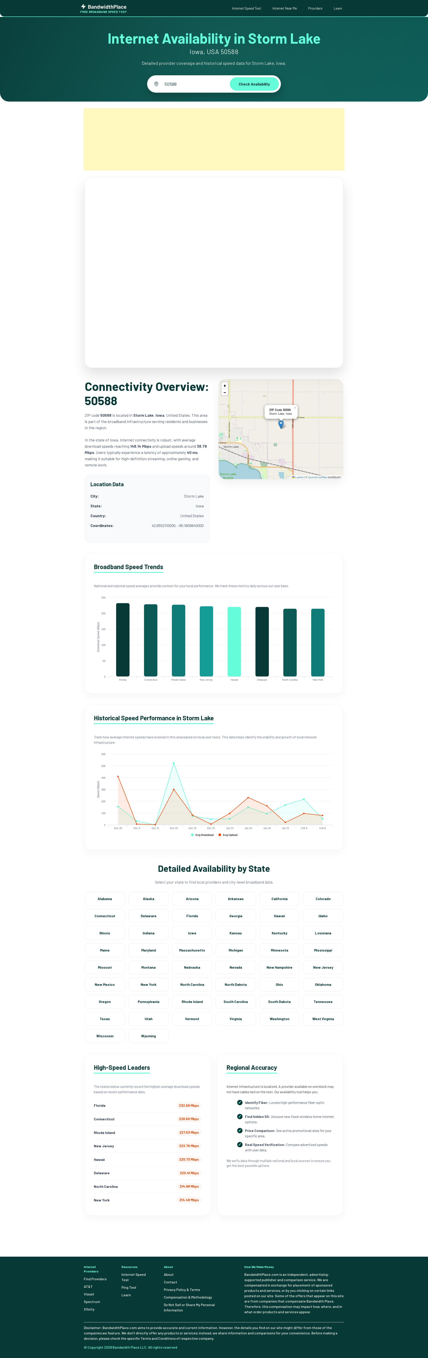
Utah (148, 1019)
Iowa (192, 933)
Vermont (192, 1019)
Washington (279, 1019)
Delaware (148, 916)
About (169, 1274)
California (280, 898)
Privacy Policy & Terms (182, 1289)
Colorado (323, 898)
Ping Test (128, 1287)
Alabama (105, 898)
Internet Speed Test (246, 8)
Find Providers (95, 1279)
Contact (170, 1282)
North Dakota (236, 984)
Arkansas (236, 898)
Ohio (279, 984)
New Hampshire (279, 967)
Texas (105, 1019)
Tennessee (323, 1001)
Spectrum (92, 1301)
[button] (281, 424)
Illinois (104, 933)
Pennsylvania (148, 1001)
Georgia (235, 916)
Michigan (236, 950)
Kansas (236, 933)
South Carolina (236, 1001)
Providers (315, 8)
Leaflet (299, 477)
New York (148, 984)
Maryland (148, 950)
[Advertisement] (214, 139)
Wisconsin (104, 1036)
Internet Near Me (284, 8)
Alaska (148, 898)
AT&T (88, 1286)
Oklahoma (323, 984)
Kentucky (279, 933)
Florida (192, 916)
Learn (338, 8)
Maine (105, 950)
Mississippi (323, 950)
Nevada (236, 967)
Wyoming (148, 1036)
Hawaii (279, 916)
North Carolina (192, 984)
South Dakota (279, 1001)
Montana (148, 967)
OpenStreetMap (317, 477)
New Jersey (323, 967)
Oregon (105, 1001)
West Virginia (323, 1019)
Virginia (236, 1019)
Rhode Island (192, 1001)
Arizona (192, 898)
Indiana (148, 933)
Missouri (105, 967)
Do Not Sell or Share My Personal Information (189, 1307)
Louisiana (323, 933)
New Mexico (105, 984)
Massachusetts (192, 950)
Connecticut (105, 916)
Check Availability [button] (254, 84)
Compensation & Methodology (188, 1297)
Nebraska (192, 967)
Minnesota (279, 950)
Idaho (323, 916)
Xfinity (89, 1309)
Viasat (89, 1294)
